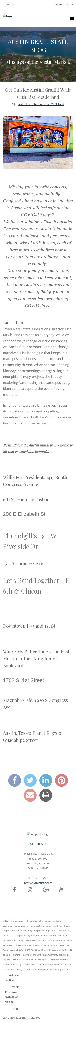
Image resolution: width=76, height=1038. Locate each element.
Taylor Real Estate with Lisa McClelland (41, 104)
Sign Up (68, 4)
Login (58, 4)
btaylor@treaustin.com (38, 883)
